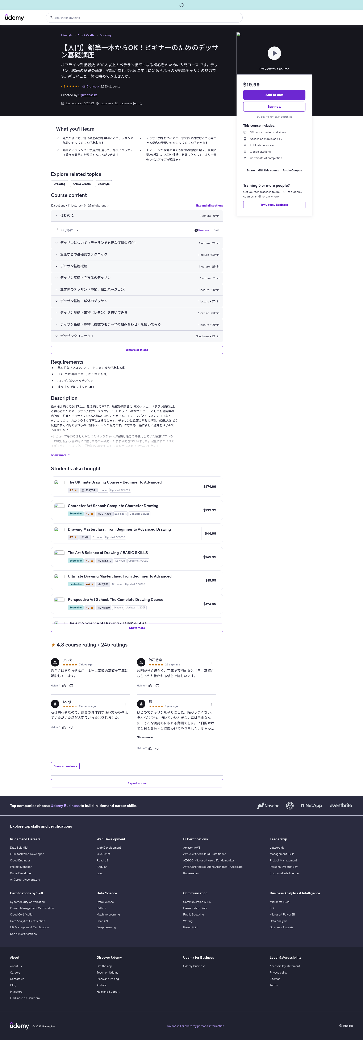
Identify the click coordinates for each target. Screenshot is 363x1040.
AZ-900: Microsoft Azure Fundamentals (209, 860)
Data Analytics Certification (27, 921)
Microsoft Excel (280, 902)
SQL (272, 908)
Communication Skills (197, 902)
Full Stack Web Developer (27, 854)
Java (100, 873)
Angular (102, 867)
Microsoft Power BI (282, 914)
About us (16, 966)
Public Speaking (193, 914)
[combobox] (144, 18)
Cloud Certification (22, 914)
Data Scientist (19, 847)
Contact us (17, 979)
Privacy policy (278, 972)
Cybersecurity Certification (27, 902)
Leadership (277, 847)
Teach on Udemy (107, 972)
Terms (274, 985)
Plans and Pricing (108, 979)
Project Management (283, 860)
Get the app (104, 966)
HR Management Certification (29, 927)
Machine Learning (108, 914)
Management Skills (282, 854)
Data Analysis (278, 921)
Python (101, 908)
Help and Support (108, 992)
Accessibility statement (285, 966)
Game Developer (21, 873)
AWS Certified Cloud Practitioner (204, 854)
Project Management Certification (32, 908)
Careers (15, 972)
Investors (16, 992)
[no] (71, 685)
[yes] (64, 685)
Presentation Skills (195, 908)
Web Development (109, 847)
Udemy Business (65, 805)
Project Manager (21, 867)
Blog (13, 985)
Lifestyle (66, 35)
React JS (102, 860)
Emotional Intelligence (284, 873)
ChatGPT (102, 921)
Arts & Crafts (86, 35)
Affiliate (102, 985)
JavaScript (103, 854)
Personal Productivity (284, 867)
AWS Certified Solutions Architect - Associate (213, 867)
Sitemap (275, 979)
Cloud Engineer (20, 860)
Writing (188, 921)
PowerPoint (191, 927)
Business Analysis (281, 927)
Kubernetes (191, 873)
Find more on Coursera (25, 998)
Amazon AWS (192, 847)
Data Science (105, 902)
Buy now (274, 106)
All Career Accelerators (25, 879)
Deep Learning (106, 927)
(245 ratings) (90, 86)
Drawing (105, 35)
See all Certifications (23, 934)
